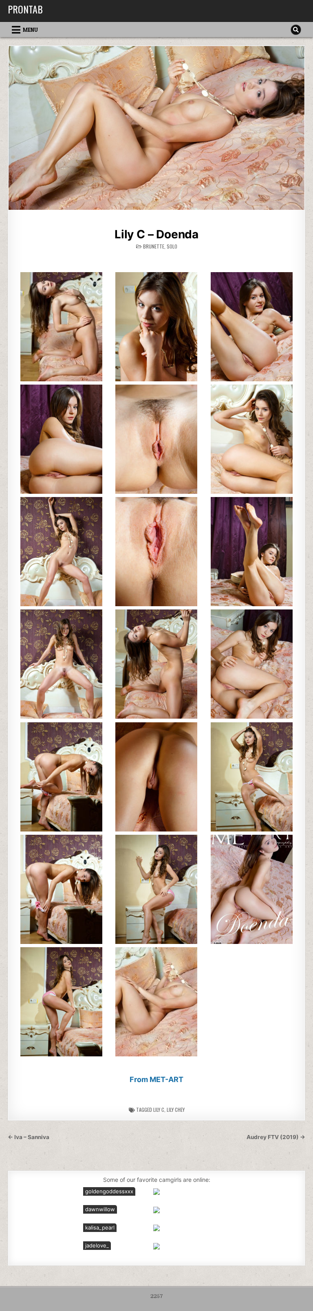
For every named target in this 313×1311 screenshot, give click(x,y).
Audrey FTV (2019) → (276, 1137)
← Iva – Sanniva (28, 1137)
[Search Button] (296, 30)
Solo (172, 246)
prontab (25, 9)
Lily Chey (176, 1109)
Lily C (158, 1109)
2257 (156, 1296)
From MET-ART (156, 1079)
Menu (30, 29)
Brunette (153, 246)
